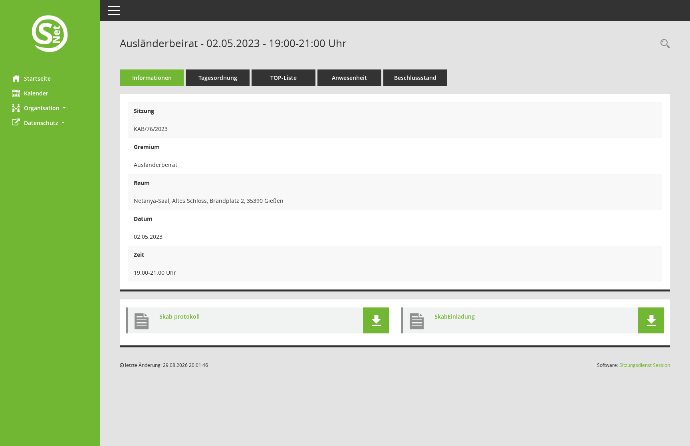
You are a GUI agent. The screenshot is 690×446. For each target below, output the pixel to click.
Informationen (152, 77)
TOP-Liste (283, 77)
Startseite (37, 78)
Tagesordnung (217, 77)
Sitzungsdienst (644, 365)
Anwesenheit (349, 77)
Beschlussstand (415, 77)
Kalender (36, 93)
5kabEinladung (454, 316)
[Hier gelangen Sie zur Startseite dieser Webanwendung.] (50, 34)
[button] (50, 108)
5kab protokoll (179, 316)
